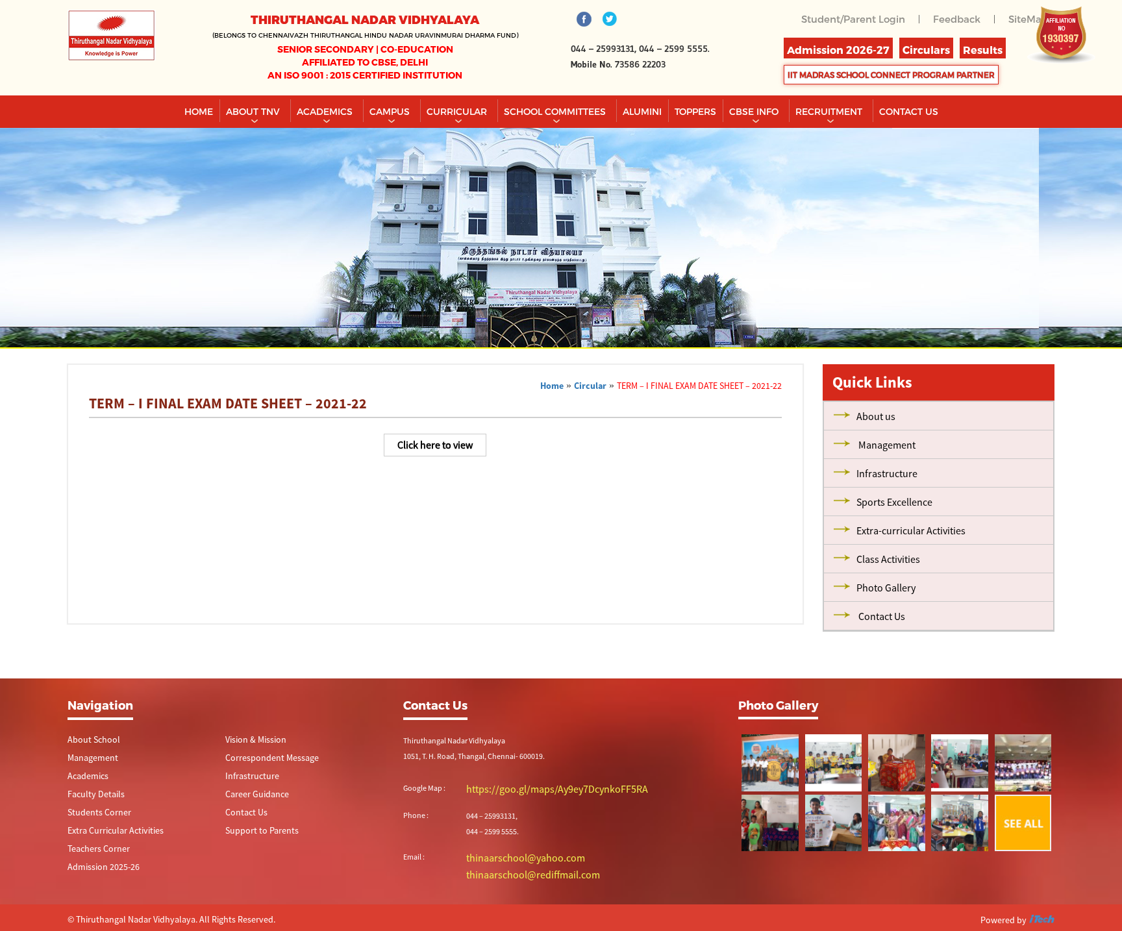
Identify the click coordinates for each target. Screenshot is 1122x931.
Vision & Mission (251, 740)
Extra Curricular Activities (108, 834)
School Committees (556, 111)
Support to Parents (256, 834)
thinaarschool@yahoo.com (511, 856)
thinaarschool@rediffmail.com (516, 871)
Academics (326, 111)
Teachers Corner (94, 853)
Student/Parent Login (861, 18)
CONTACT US (908, 111)
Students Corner (94, 815)
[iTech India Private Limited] (1041, 917)
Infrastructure (248, 777)
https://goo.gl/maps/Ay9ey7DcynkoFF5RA (534, 788)
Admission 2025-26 (98, 871)
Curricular (458, 111)
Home (198, 111)
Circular (590, 385)
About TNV (254, 111)
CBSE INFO (755, 111)
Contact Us (243, 815)
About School (90, 740)
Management (89, 758)
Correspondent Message (265, 758)
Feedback (960, 18)
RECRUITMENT (830, 111)
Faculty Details (91, 796)
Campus (390, 111)
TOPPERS (695, 111)
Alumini (642, 111)
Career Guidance (252, 796)
